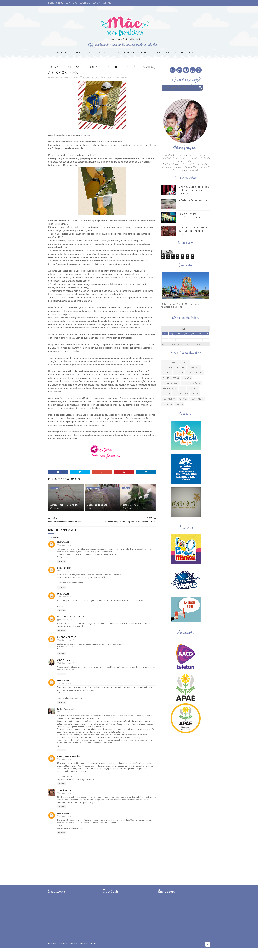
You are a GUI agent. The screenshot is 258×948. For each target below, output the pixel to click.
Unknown (63, 542)
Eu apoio (179, 373)
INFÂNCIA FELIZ (165, 52)
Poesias (54, 488)
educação (108, 77)
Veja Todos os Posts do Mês (186, 344)
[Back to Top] (207, 944)
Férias (176, 378)
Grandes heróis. (130, 504)
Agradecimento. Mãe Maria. (64, 504)
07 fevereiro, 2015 (66, 663)
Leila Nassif (64, 568)
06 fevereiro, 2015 (66, 545)
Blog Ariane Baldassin (70, 616)
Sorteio (195, 394)
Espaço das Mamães (68, 756)
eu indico (167, 404)
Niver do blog (169, 388)
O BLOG (59, 3)
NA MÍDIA (96, 3)
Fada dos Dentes (194, 373)
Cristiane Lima (65, 709)
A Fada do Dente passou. (193, 200)
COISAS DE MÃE (60, 52)
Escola (116, 77)
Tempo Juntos (169, 399)
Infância (186, 378)
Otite (182, 388)
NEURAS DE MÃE (107, 52)
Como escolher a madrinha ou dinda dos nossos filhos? (194, 231)
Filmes (166, 378)
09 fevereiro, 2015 (66, 816)
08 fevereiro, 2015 (66, 793)
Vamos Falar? (197, 399)
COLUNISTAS (71, 3)
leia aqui (76, 374)
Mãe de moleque (66, 637)
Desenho (167, 373)
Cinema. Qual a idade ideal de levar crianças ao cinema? (194, 190)
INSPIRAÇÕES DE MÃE (136, 52)
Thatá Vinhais (65, 790)
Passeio (166, 394)
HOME (51, 3)
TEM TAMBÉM (189, 52)
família (179, 404)
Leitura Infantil (171, 383)
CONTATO (107, 3)
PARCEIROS (84, 3)
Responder (61, 561)
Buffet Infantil (170, 362)
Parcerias (193, 388)
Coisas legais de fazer (173, 367)
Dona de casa (93, 488)
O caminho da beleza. (97, 504)
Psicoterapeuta (180, 394)
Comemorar (193, 367)
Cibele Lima (63, 660)
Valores (123, 77)
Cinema (185, 362)
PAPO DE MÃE (83, 52)
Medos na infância (191, 383)
